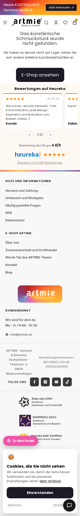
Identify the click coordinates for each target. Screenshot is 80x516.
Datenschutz (15, 220)
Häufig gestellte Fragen (23, 205)
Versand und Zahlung (21, 190)
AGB (8, 212)
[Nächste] (50, 134)
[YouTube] (56, 382)
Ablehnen (14, 505)
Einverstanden (40, 492)
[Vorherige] (29, 134)
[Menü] (5, 22)
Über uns (12, 242)
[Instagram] (45, 382)
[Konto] (56, 22)
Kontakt (11, 265)
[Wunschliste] (65, 22)
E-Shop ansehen (40, 75)
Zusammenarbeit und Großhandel (31, 250)
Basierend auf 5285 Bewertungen (40, 163)
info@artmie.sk (21, 334)
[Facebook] (34, 382)
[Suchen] (46, 22)
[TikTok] (67, 382)
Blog (8, 272)
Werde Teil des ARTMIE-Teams (28, 257)
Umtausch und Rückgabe (24, 198)
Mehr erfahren (50, 481)
